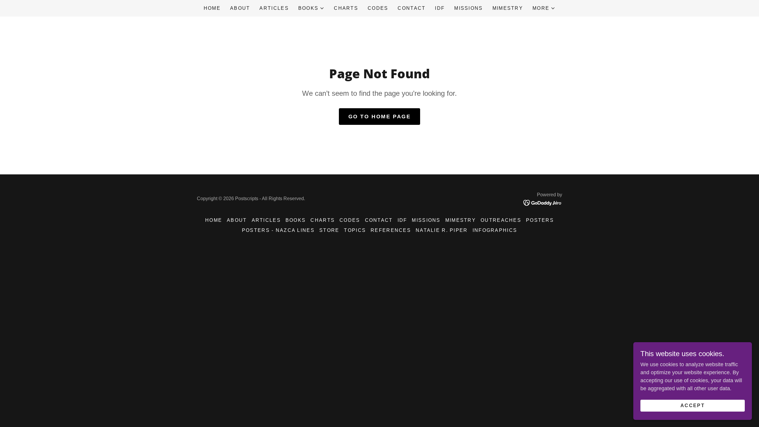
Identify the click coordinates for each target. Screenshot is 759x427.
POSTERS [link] (540, 220)
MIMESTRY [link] (507, 8)
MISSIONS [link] (468, 8)
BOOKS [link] (296, 220)
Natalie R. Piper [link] (442, 230)
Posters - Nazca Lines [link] (278, 230)
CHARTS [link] (346, 8)
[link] (542, 202)
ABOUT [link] (240, 8)
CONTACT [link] (411, 8)
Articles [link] (273, 8)
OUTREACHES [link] (501, 220)
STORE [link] (329, 230)
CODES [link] (378, 8)
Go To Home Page (379, 117)
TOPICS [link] (355, 230)
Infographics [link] (495, 230)
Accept (692, 405)
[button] (311, 8)
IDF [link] (440, 8)
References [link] (391, 230)
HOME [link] (212, 8)
